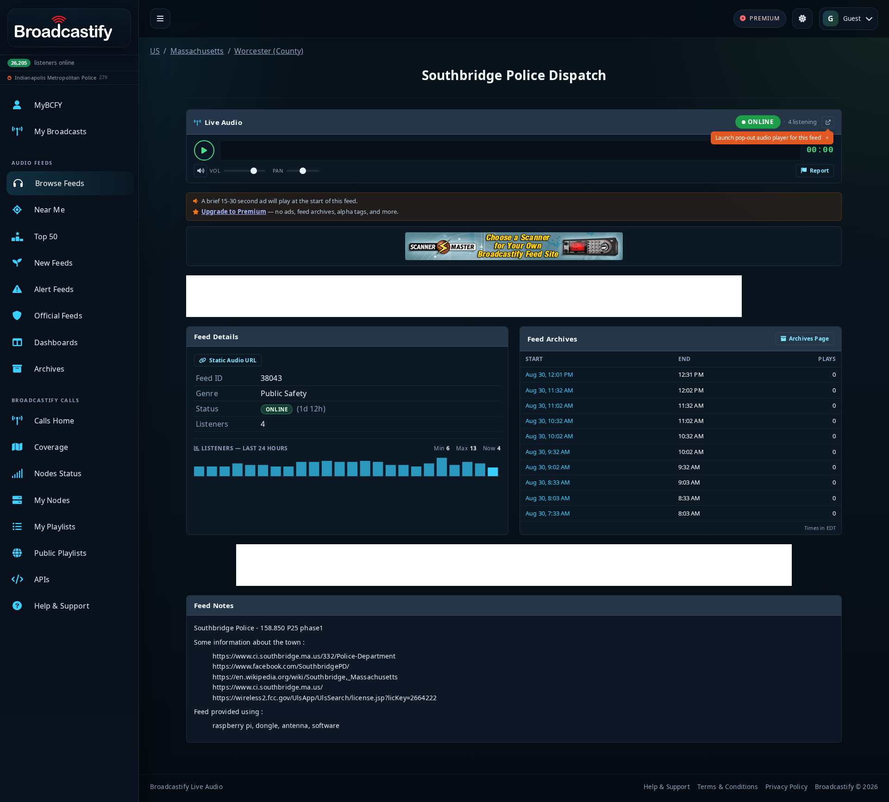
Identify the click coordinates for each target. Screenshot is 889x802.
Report (818, 170)
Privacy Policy (786, 786)
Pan (278, 170)
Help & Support (667, 786)
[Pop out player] (828, 122)
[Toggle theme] (802, 18)
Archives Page (809, 338)
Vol (215, 170)
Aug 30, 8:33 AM (548, 482)
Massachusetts (197, 51)
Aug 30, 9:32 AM (548, 452)
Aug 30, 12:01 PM (550, 374)
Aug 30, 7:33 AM (548, 513)
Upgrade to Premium (233, 211)
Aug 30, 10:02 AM (550, 436)
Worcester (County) (269, 51)
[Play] (204, 150)
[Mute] (200, 170)
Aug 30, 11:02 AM (550, 405)
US (155, 51)
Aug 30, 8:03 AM (548, 498)
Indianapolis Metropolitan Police (55, 77)
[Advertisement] (464, 296)
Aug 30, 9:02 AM (548, 467)
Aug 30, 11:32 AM (550, 390)
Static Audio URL (232, 360)
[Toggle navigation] (160, 18)
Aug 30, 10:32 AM (550, 421)
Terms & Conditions (727, 786)
